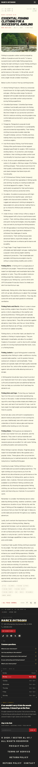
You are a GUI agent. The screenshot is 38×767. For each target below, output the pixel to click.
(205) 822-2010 (8, 627)
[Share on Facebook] (27, 603)
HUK (16, 592)
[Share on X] (31, 603)
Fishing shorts (7, 592)
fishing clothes (22, 585)
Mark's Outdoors (8, 2)
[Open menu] (35, 2)
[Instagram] (7, 636)
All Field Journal (10, 603)
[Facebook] (11, 636)
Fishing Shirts (19, 589)
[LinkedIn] (19, 636)
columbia (11, 585)
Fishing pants (7, 589)
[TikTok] (3, 636)
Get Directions (7, 631)
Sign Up (32, 730)
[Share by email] (35, 603)
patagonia (29, 592)
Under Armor (6, 595)
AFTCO (4, 585)
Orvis (22, 592)
